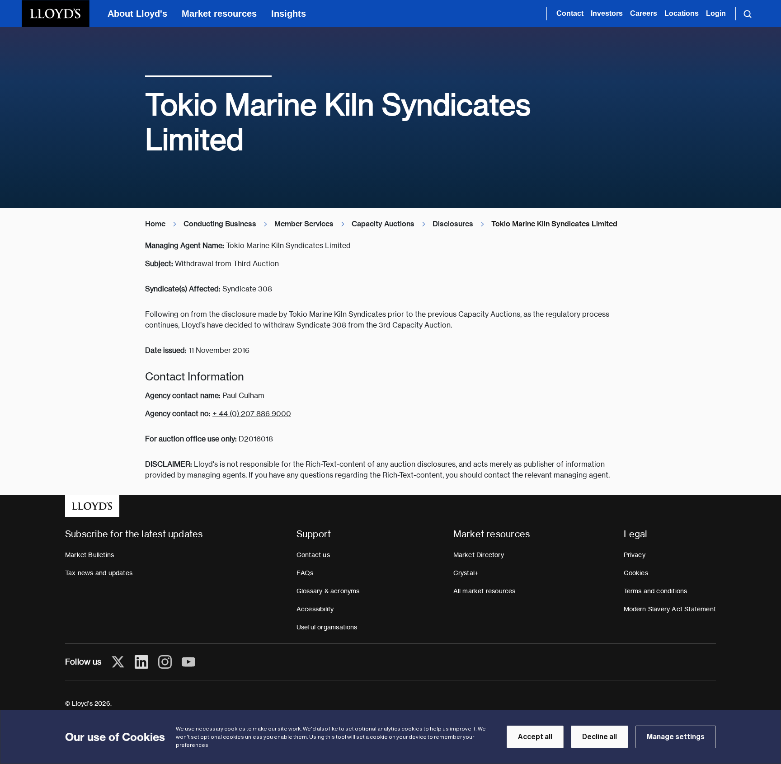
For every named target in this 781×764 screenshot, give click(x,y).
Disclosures (453, 224)
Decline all (599, 737)
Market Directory (478, 555)
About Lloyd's (137, 14)
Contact (569, 13)
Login (716, 13)
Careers (643, 13)
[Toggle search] (747, 13)
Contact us (313, 555)
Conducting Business (219, 224)
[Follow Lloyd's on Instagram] (165, 662)
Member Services (304, 224)
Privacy (634, 555)
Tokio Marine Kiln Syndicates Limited (554, 224)
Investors (607, 13)
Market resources (219, 14)
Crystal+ (466, 573)
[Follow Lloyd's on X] (118, 662)
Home (155, 224)
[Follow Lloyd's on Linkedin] (141, 662)
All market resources (484, 591)
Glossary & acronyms (328, 591)
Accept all (535, 737)
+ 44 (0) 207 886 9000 (251, 413)
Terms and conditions (655, 591)
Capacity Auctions (383, 224)
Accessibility (315, 609)
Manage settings (676, 737)
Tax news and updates (98, 573)
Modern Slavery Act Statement (670, 609)
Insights (288, 14)
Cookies (636, 573)
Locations (681, 13)
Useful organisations (327, 627)
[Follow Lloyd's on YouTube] (188, 662)
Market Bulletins (89, 555)
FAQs (305, 573)
